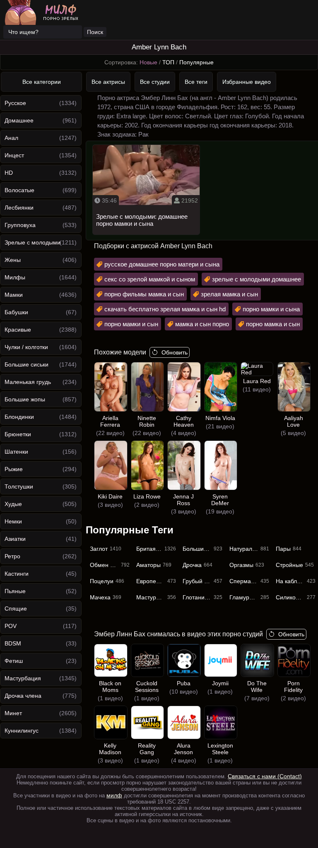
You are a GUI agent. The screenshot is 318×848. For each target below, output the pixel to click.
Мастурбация (23, 678)
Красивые (18, 329)
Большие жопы (25, 399)
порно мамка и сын (273, 323)
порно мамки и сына (271, 309)
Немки (13, 521)
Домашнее (19, 120)
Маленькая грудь (28, 382)
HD (9, 172)
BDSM (13, 643)
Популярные (196, 62)
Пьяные (15, 591)
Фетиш (14, 660)
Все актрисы (108, 81)
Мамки (14, 294)
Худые (13, 504)
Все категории (41, 81)
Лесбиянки (19, 207)
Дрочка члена (23, 695)
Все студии (155, 81)
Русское (15, 103)
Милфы (15, 277)
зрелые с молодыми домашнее (256, 279)
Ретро (12, 556)
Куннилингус (22, 730)
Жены (13, 260)
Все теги (196, 81)
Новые (148, 62)
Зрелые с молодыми (32, 242)
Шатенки (16, 451)
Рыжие (14, 469)
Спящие (16, 608)
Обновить (174, 352)
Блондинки (19, 416)
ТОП (168, 62)
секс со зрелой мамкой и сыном (149, 279)
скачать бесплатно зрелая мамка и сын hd (165, 309)
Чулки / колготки (26, 347)
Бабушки (16, 312)
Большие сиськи (26, 364)
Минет (13, 713)
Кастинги (17, 573)
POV (11, 626)
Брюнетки (18, 434)
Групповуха (20, 225)
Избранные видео (246, 81)
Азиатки (15, 538)
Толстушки (19, 486)
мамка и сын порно (202, 323)
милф (114, 795)
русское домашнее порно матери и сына (161, 264)
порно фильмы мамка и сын (144, 294)
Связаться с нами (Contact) (265, 776)
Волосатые (19, 190)
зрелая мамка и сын (229, 294)
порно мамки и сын (131, 323)
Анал (11, 137)
